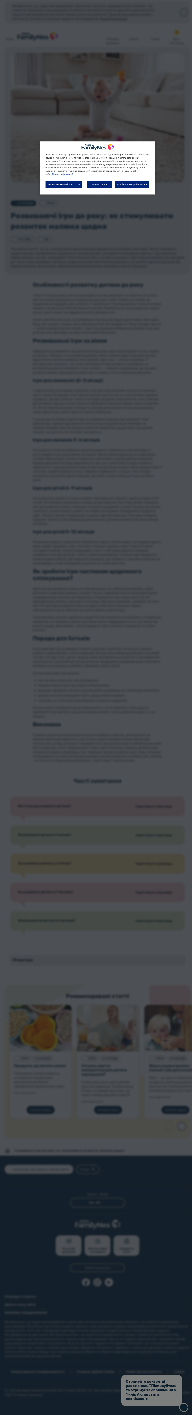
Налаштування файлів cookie (63, 184)
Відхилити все (99, 184)
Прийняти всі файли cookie (132, 184)
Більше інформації (62, 174)
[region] (97, 168)
